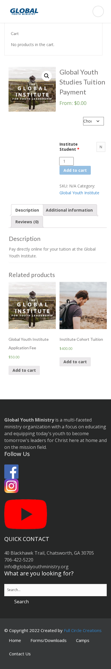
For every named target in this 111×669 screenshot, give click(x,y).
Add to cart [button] (24, 370)
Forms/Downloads (48, 640)
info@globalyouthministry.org (36, 566)
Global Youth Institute (79, 192)
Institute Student (69, 147)
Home (15, 640)
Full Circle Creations (83, 630)
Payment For (71, 117)
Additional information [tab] (69, 210)
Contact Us (20, 653)
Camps (82, 640)
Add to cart (75, 170)
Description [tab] (27, 210)
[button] (47, 76)
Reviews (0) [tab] (27, 221)
